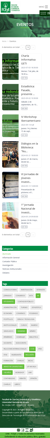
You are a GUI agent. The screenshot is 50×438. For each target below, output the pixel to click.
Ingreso (34, 325)
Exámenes (21, 331)
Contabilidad (9, 378)
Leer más (24, 78)
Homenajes (20, 337)
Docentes (8, 343)
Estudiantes (8, 301)
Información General (10, 257)
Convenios (20, 313)
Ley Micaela (31, 366)
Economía (8, 313)
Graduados (8, 331)
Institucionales (10, 325)
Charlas (20, 361)
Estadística (36, 307)
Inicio (4, 41)
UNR (30, 372)
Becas (30, 361)
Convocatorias (10, 290)
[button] (44, 13)
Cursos (24, 325)
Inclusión (30, 355)
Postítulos (8, 319)
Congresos (20, 296)
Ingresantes (16, 355)
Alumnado (6, 254)
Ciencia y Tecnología (25, 319)
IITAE (5, 355)
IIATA (31, 296)
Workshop (19, 372)
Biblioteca (33, 337)
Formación (8, 361)
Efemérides (8, 337)
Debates (5, 273)
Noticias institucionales (12, 269)
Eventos (12, 41)
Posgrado (33, 313)
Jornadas (7, 296)
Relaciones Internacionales (15, 349)
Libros (17, 384)
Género (32, 331)
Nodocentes (21, 343)
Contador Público (9, 261)
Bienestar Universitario (13, 366)
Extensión (41, 290)
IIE (38, 296)
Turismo (24, 307)
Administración (10, 307)
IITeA (40, 349)
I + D (32, 349)
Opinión (33, 378)
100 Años (7, 372)
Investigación (7, 265)
